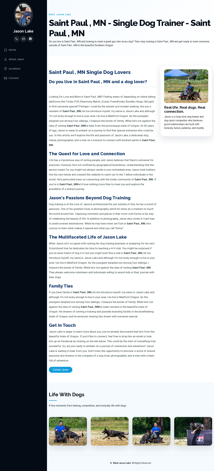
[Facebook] (30, 39)
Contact (14, 78)
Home (12, 50)
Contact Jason (60, 369)
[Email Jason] (23, 39)
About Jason (16, 59)
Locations (14, 68)
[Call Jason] (16, 39)
